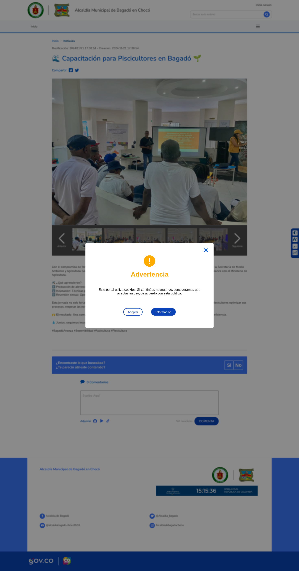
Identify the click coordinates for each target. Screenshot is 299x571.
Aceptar (133, 312)
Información (163, 312)
